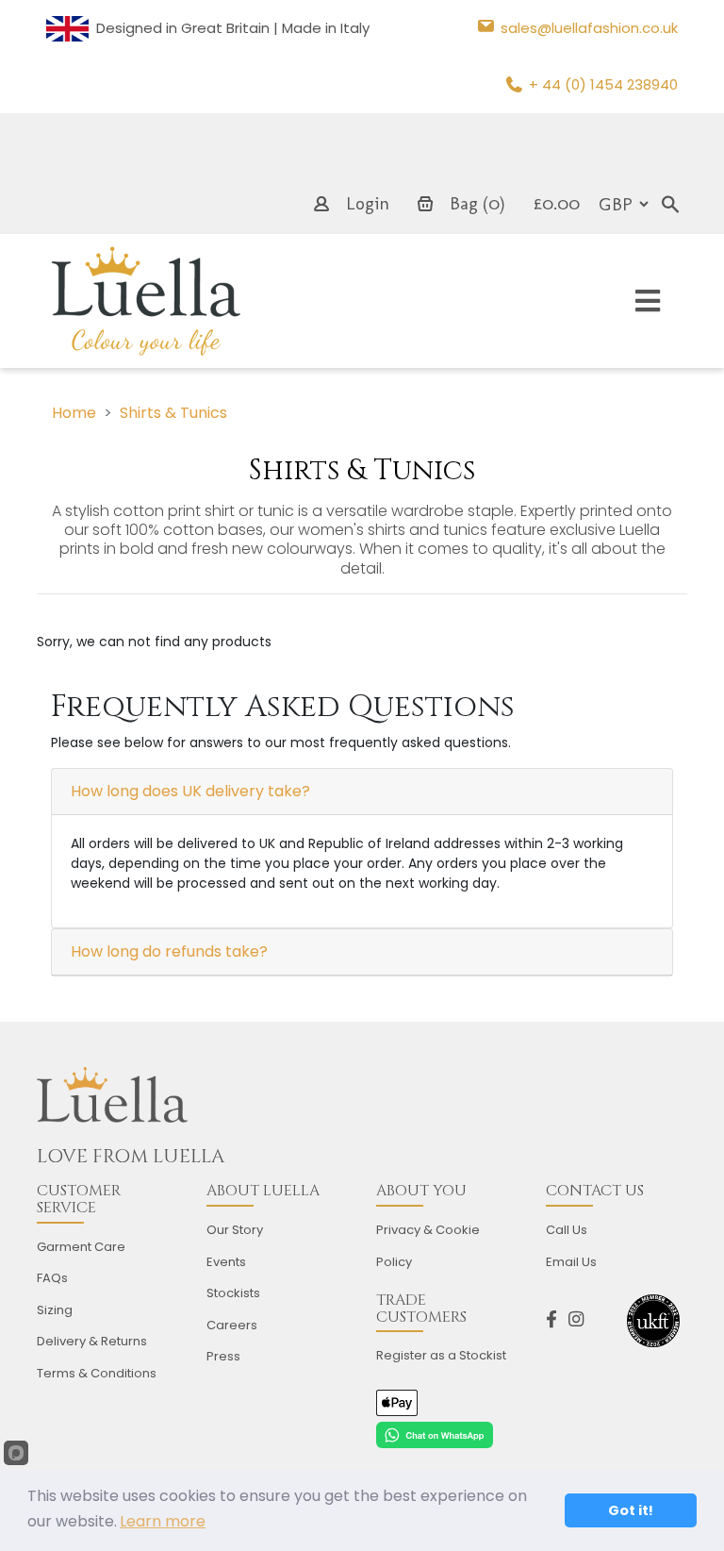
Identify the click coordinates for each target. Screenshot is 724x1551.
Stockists (233, 1293)
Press (223, 1356)
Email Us (571, 1262)
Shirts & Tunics (173, 413)
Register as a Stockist (441, 1355)
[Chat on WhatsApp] (434, 1434)
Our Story (234, 1230)
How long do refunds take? (169, 951)
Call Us (566, 1230)
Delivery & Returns (92, 1341)
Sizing (55, 1310)
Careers (231, 1325)
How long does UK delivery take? (190, 791)
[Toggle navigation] (647, 301)
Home (74, 413)
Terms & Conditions (96, 1373)
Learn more (163, 1521)
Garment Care (81, 1247)
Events (226, 1262)
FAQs (52, 1278)
